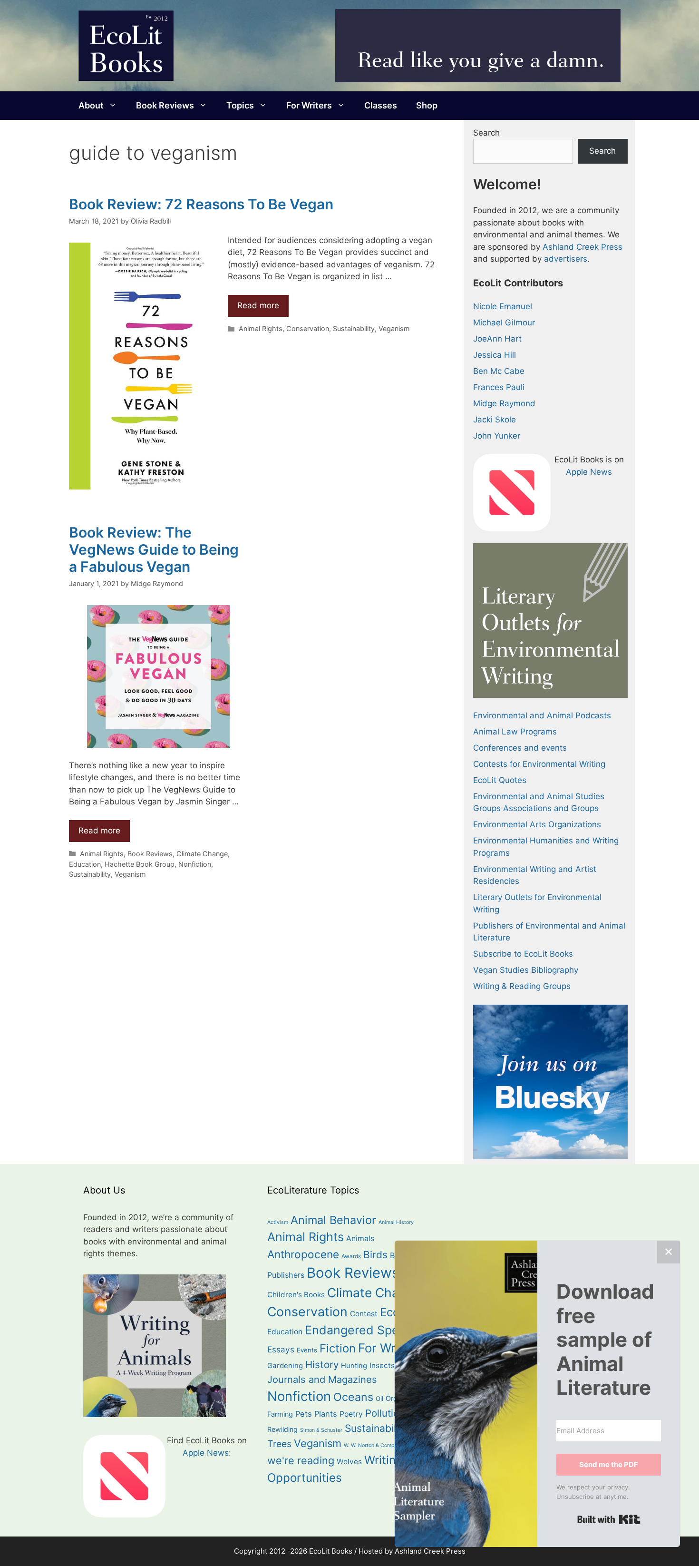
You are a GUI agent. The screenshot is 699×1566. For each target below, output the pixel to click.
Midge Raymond (504, 403)
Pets (303, 1414)
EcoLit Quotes (499, 780)
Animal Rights (260, 328)
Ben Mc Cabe (498, 371)
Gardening (285, 1365)
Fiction (338, 1348)
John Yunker (496, 435)
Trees (279, 1443)
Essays (280, 1349)
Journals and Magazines (322, 1379)
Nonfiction (194, 864)
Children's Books (296, 1294)
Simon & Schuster (321, 1430)
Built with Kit (609, 1519)
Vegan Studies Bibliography (525, 970)
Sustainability (354, 328)
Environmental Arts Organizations (537, 824)
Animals (360, 1238)
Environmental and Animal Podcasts (542, 715)
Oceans (353, 1397)
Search (486, 132)
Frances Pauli (498, 387)
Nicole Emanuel (502, 306)
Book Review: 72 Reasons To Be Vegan (201, 204)
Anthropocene (303, 1254)
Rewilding (282, 1429)
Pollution (385, 1413)
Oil (379, 1398)
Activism (277, 1222)
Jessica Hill (494, 355)
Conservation (307, 328)
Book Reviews (165, 105)
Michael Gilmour (504, 322)
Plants (325, 1414)
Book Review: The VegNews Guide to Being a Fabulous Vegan (154, 549)
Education (85, 864)
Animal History (396, 1222)
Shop (426, 105)
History (322, 1364)
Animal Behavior (333, 1220)
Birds (375, 1255)
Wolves (349, 1461)
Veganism (394, 328)
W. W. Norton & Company (373, 1445)
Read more (258, 305)
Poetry (351, 1414)
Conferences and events (520, 748)
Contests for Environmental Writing (539, 764)
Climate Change (202, 854)
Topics (240, 105)
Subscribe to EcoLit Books (523, 954)
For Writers (309, 105)
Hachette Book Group (140, 864)
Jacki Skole (494, 419)
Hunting (354, 1365)
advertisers (565, 259)
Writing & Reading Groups (522, 986)
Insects (382, 1365)
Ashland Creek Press (582, 247)
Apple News (589, 472)
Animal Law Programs (515, 731)
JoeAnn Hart (497, 338)
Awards (351, 1256)
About (91, 105)
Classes (380, 105)
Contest (364, 1313)
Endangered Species (363, 1330)
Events (307, 1350)
